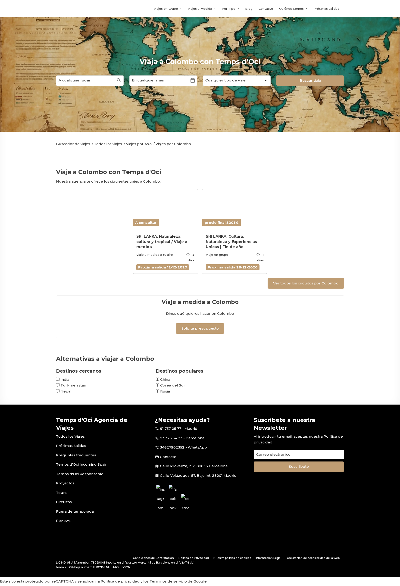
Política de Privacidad (193, 558)
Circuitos (64, 502)
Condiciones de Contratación (153, 558)
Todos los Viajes (70, 436)
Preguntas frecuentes (76, 455)
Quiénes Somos (291, 8)
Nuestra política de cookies (232, 558)
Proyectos (65, 483)
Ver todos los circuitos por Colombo (305, 283)
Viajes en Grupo (166, 8)
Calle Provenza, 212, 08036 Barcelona (194, 466)
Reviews (63, 520)
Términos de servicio (168, 581)
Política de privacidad (120, 581)
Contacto (266, 8)
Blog (249, 8)
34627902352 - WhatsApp (183, 447)
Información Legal (268, 558)
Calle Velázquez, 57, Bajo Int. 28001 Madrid (198, 475)
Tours (61, 492)
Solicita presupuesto (200, 328)
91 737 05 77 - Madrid (178, 428)
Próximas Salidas (71, 445)
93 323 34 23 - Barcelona (182, 438)
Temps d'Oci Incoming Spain (81, 464)
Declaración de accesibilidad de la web (313, 558)
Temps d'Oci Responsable (79, 474)
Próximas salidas (326, 8)
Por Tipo (228, 8)
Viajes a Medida (200, 8)
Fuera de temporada (75, 511)
